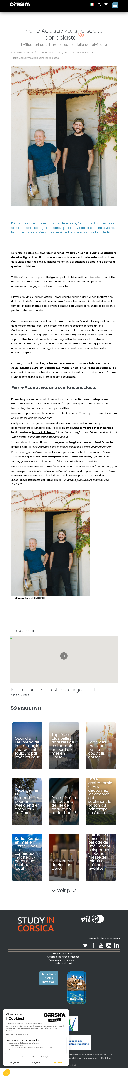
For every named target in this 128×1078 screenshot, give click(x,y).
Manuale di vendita (96, 1054)
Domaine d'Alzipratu (92, 399)
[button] (99, 4)
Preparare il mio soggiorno (63, 960)
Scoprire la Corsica (22, 52)
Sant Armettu (104, 442)
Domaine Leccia (80, 456)
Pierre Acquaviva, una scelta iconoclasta (35, 57)
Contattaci (106, 1058)
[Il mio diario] (106, 4)
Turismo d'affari (63, 963)
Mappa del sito (91, 1058)
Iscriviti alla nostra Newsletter (49, 978)
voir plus (66, 890)
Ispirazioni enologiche (77, 52)
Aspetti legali (75, 1058)
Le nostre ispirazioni (49, 52)
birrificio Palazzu (43, 432)
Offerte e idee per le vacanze (63, 956)
